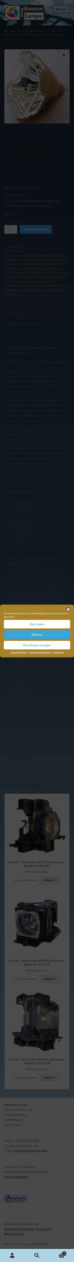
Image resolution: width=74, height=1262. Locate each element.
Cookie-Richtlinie (18, 652)
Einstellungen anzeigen (37, 645)
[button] (68, 609)
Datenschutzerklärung (40, 652)
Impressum (58, 652)
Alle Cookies (37, 624)
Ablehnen (37, 634)
